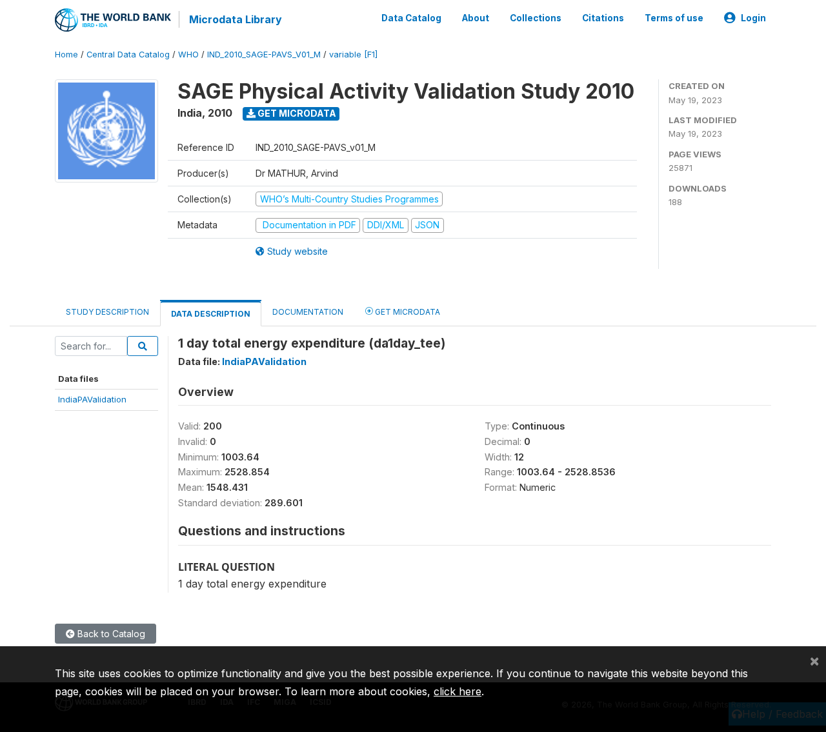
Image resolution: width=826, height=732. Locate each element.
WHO (188, 54)
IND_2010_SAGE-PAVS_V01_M (264, 54)
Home (66, 54)
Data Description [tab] (210, 314)
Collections (535, 18)
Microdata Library (235, 19)
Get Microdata (296, 113)
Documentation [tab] (307, 312)
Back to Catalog (110, 633)
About (475, 18)
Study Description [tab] (107, 312)
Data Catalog (411, 18)
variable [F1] (353, 54)
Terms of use (674, 18)
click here (457, 691)
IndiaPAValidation (92, 399)
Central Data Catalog (128, 54)
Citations (603, 18)
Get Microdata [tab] (406, 312)
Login (753, 18)
